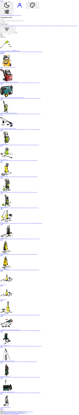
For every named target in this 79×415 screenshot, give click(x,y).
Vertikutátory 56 (21, 25)
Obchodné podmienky (6, 413)
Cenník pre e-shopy (20, 412)
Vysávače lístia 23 (55, 25)
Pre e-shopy (16, 412)
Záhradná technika (13, 15)
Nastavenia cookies (16, 413)
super (1, 0)
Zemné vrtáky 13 (68, 25)
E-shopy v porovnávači (7, 412)
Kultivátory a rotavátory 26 (48, 25)
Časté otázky (23, 413)
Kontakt (26, 413)
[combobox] (4, 1)
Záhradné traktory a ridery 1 (74, 25)
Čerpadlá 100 (17, 25)
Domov (1, 15)
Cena (16, 32)
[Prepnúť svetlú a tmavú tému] (6, 5)
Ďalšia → (4, 409)
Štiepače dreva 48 (26, 25)
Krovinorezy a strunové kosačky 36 (33, 25)
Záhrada (10, 15)
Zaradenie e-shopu (12, 412)
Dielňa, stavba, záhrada (5, 15)
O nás (20, 413)
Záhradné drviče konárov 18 (61, 25)
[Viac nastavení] (6, 12)
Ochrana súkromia (12, 413)
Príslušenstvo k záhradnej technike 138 (9, 25)
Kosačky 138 (2, 25)
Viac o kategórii (3, 22)
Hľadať (9, 1)
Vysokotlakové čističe (18, 15)
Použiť (1, 34)
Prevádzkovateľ (16, 414)
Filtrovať (14, 32)
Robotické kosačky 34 (42, 25)
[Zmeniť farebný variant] (32, 5)
